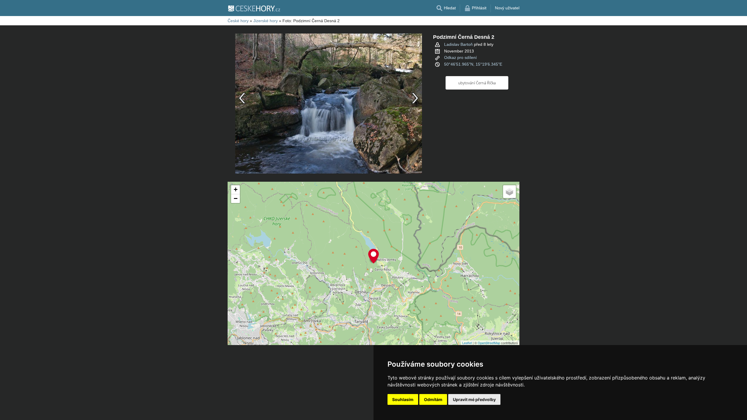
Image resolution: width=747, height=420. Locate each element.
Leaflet (467, 342)
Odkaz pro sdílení (460, 57)
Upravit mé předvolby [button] (474, 399)
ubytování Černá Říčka (477, 82)
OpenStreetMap (489, 342)
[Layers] (509, 191)
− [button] (236, 198)
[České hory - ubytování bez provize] (254, 8)
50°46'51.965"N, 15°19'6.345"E (473, 64)
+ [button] (236, 189)
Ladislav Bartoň (458, 44)
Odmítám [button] (433, 399)
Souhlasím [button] (402, 399)
